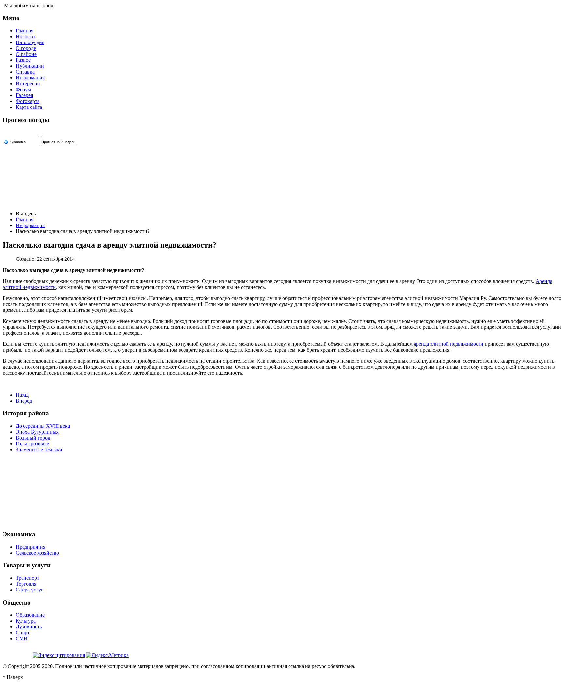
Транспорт (27, 578)
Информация (30, 77)
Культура (26, 621)
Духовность (29, 626)
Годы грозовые (32, 443)
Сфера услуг (29, 589)
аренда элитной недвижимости (448, 344)
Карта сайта (29, 107)
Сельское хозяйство (37, 553)
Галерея (24, 95)
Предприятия (30, 547)
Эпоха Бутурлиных (37, 432)
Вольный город (33, 438)
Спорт (23, 632)
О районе (26, 54)
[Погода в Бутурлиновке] (40, 136)
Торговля (26, 584)
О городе (26, 48)
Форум (23, 89)
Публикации (30, 66)
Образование (30, 615)
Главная (24, 30)
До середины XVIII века (43, 426)
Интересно (28, 83)
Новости (25, 36)
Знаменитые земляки (39, 449)
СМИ (22, 638)
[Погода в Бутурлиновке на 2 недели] (58, 142)
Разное (23, 60)
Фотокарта (27, 101)
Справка (25, 72)
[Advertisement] (282, 490)
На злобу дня (30, 42)
